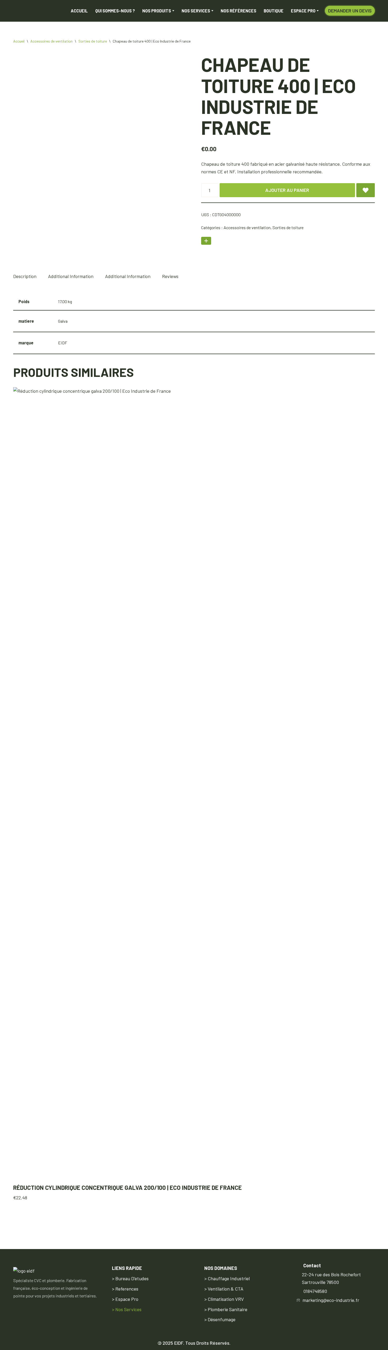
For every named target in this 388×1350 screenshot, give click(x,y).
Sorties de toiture (92, 44)
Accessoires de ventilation (51, 44)
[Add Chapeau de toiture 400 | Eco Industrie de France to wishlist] (365, 194)
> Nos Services (126, 1309)
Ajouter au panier (287, 193)
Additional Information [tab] (70, 279)
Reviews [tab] (170, 279)
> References (125, 1289)
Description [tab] (24, 279)
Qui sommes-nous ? (115, 12)
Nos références (238, 12)
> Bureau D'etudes (130, 1278)
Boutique (273, 12)
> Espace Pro (125, 1299)
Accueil (79, 12)
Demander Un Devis (350, 12)
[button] (173, 12)
